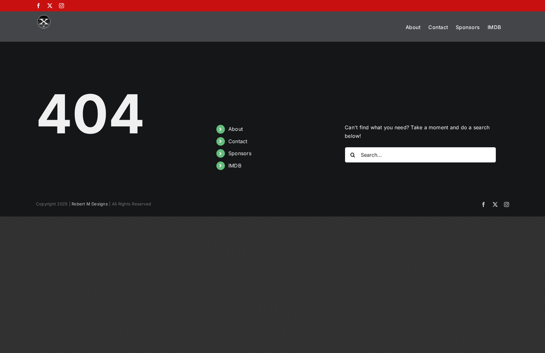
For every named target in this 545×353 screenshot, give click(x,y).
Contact (238, 141)
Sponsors (239, 153)
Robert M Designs (90, 203)
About (235, 129)
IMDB (234, 165)
